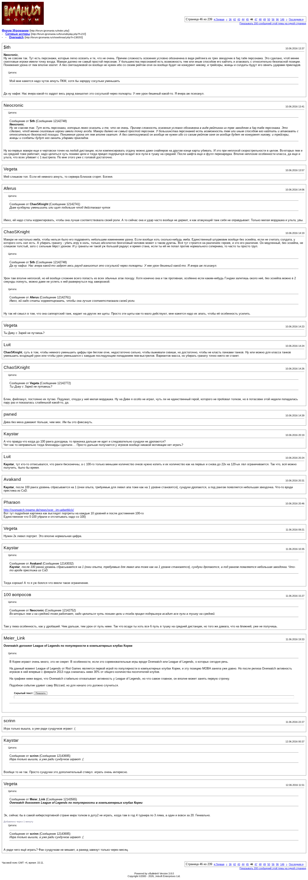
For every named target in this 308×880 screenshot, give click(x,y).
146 (282, 19)
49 (264, 19)
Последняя (296, 19)
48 (260, 19)
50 (268, 19)
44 (243, 19)
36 (230, 19)
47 (256, 19)
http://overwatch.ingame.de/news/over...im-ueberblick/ (39, 510)
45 (247, 19)
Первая (219, 19)
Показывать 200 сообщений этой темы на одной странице (272, 23)
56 (273, 19)
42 (234, 19)
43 (238, 19)
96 (277, 19)
